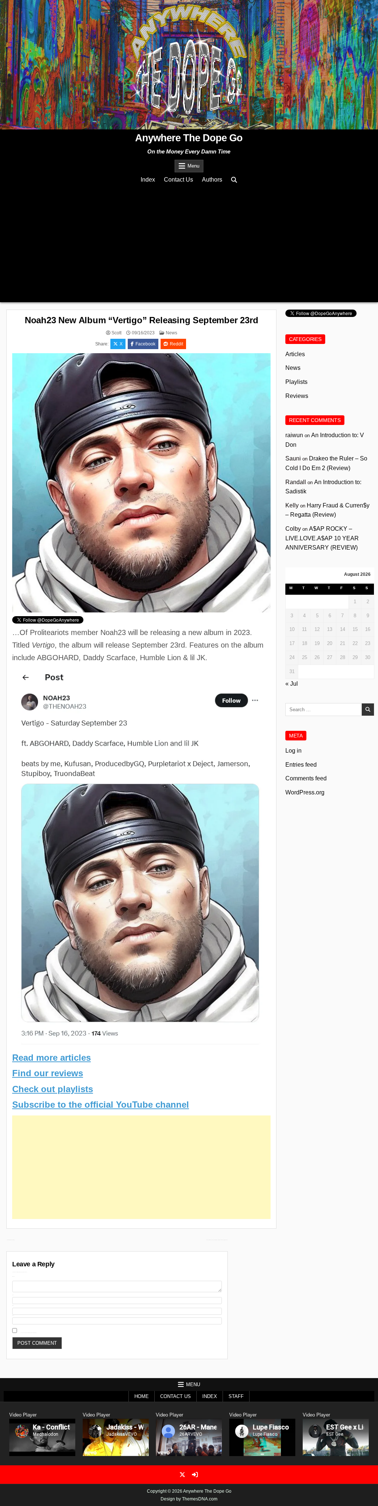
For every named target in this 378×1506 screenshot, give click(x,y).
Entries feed (301, 765)
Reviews (296, 396)
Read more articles (51, 1058)
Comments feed (306, 778)
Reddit (176, 344)
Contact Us (178, 179)
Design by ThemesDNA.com (189, 1499)
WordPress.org (304, 792)
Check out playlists (52, 1089)
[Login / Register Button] (195, 1474)
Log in (293, 750)
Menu (193, 166)
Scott (116, 333)
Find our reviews (47, 1073)
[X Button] (182, 1474)
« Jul (291, 684)
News (171, 332)
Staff (236, 1396)
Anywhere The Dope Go (189, 137)
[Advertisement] (189, 243)
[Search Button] (234, 180)
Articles (295, 354)
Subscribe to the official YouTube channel (100, 1105)
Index (148, 179)
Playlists (296, 382)
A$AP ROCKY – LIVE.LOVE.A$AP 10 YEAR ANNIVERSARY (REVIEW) (322, 538)
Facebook (145, 344)
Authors (212, 179)
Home (141, 1396)
